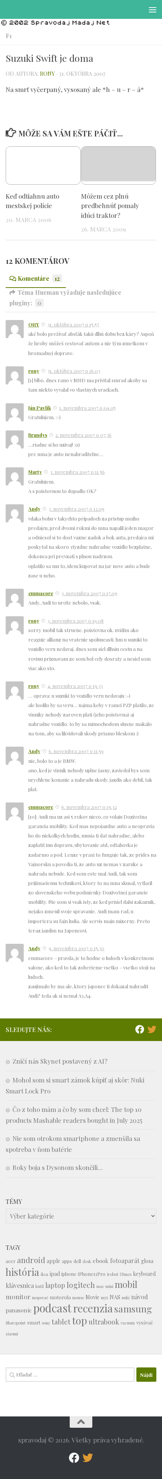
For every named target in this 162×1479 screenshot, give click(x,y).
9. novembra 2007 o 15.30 (76, 948)
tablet (61, 1321)
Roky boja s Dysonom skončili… (57, 1167)
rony (47, 73)
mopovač (40, 1297)
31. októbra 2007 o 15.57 (73, 324)
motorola (60, 1297)
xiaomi (12, 1334)
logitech (81, 1285)
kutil (39, 1286)
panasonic (19, 1310)
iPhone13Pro (91, 1274)
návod (139, 1297)
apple (53, 1261)
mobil (126, 1284)
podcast (52, 1307)
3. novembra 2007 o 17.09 (89, 593)
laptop (55, 1285)
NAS (115, 1297)
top (79, 1320)
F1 (9, 36)
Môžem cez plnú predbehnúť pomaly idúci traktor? (110, 205)
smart (33, 1322)
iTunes (125, 1274)
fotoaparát (124, 1261)
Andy (34, 508)
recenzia (93, 1308)
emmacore (40, 593)
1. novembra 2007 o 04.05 (87, 407)
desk (87, 1261)
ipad (55, 1273)
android (31, 1260)
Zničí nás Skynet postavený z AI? (59, 1061)
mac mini (104, 1286)
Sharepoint (16, 1323)
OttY (33, 324)
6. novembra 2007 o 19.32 (89, 807)
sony (46, 1323)
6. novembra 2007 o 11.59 (76, 751)
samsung (133, 1308)
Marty (35, 472)
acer (10, 1261)
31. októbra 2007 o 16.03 (73, 370)
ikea (44, 1274)
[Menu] (152, 9)
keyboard (144, 1273)
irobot (112, 1274)
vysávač (144, 1322)
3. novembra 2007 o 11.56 (77, 472)
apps (67, 1261)
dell (77, 1261)
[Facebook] (139, 1029)
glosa (147, 1261)
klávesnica (20, 1285)
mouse (78, 1297)
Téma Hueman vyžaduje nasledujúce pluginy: (65, 297)
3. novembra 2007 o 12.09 (76, 508)
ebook (101, 1261)
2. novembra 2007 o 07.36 (83, 435)
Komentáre (39, 278)
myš (104, 1297)
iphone (68, 1274)
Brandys (37, 435)
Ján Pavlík (39, 407)
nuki (126, 1297)
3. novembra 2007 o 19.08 (75, 620)
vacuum (128, 1323)
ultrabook (104, 1321)
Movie (92, 1297)
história (22, 1271)
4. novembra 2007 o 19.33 (75, 686)
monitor (18, 1296)
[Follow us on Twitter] (151, 1029)
